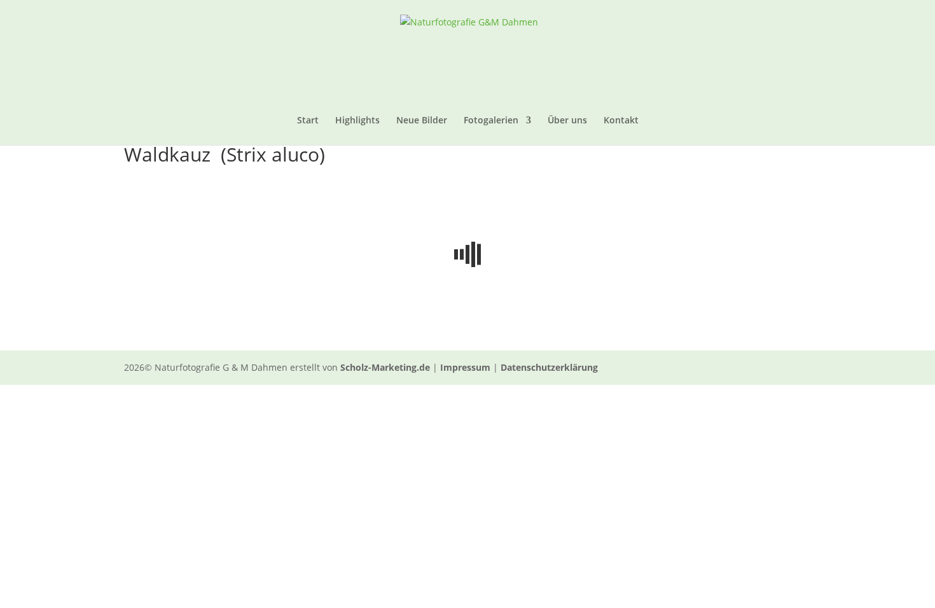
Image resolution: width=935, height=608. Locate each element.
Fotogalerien (491, 121)
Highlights (357, 121)
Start (308, 121)
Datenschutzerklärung (549, 367)
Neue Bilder (421, 121)
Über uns (567, 121)
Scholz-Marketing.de (385, 367)
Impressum (465, 367)
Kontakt (621, 121)
